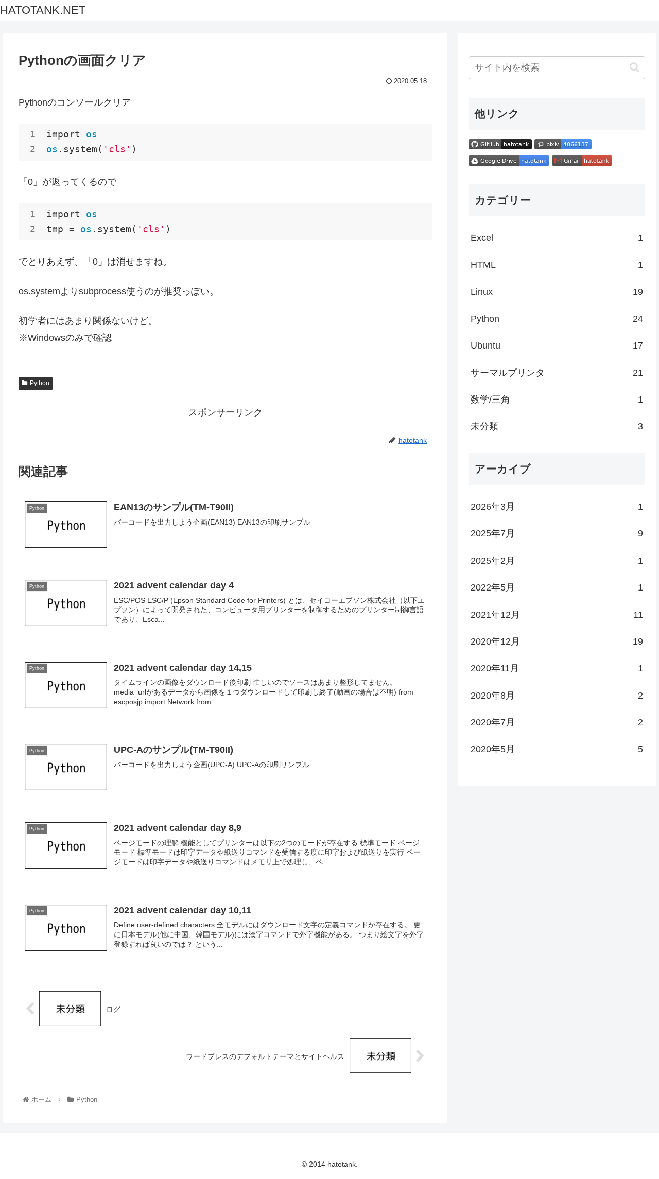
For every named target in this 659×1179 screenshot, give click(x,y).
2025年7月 (557, 533)
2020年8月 (557, 695)
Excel (557, 238)
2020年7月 (557, 722)
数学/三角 (557, 399)
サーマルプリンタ (557, 373)
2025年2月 (557, 561)
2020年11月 (557, 668)
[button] (635, 67)
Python (39, 383)
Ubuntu (557, 345)
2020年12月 (557, 641)
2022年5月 (557, 587)
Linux (557, 292)
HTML (557, 264)
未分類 (557, 426)
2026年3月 (557, 506)
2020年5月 (557, 749)
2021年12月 (557, 615)
